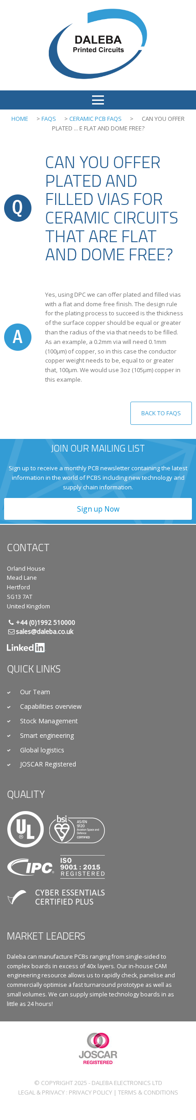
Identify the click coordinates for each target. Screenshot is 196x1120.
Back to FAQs (161, 413)
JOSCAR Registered (48, 764)
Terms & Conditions (148, 1092)
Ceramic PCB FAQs (95, 118)
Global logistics (42, 750)
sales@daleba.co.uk (44, 631)
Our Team (35, 691)
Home (19, 118)
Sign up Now (98, 509)
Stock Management (49, 721)
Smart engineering (47, 735)
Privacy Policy (90, 1092)
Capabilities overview (51, 706)
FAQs (48, 118)
